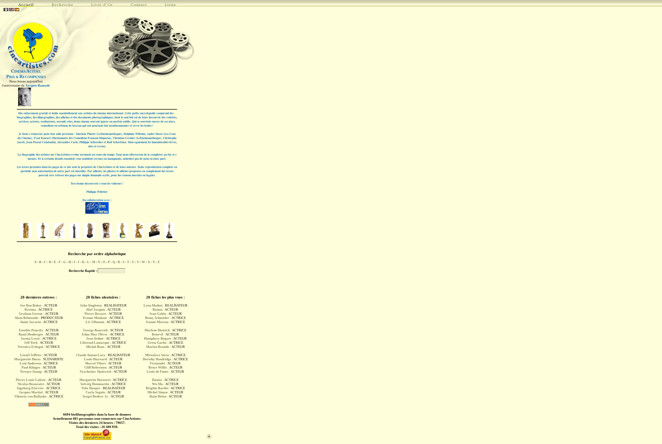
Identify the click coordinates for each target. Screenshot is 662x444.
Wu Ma (157, 384)
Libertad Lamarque (94, 343)
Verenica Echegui (30, 347)
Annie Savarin (30, 322)
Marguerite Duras (27, 359)
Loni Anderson (30, 363)
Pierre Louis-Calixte (31, 380)
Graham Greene (31, 314)
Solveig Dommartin (94, 384)
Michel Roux (95, 347)
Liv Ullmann (95, 322)
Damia (157, 380)
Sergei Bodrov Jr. (95, 396)
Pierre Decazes (95, 314)
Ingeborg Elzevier (30, 388)
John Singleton (91, 305)
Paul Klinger (30, 367)
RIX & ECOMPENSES (26, 77)
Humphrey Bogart (157, 338)
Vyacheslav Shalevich (95, 371)
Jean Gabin (157, 314)
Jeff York (30, 343)
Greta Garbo (157, 343)
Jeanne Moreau (157, 322)
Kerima (30, 309)
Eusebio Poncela (31, 330)
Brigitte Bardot (157, 388)
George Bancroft (95, 330)
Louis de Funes (157, 371)
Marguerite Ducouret (94, 380)
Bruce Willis (157, 367)
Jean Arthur (95, 338)
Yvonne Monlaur (94, 318)
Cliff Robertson (95, 367)
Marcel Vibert (95, 363)
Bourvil (157, 334)
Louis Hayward (95, 359)
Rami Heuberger (31, 334)
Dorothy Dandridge (157, 359)
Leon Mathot (153, 305)
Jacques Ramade (37, 85)
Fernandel (157, 363)
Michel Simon (157, 392)
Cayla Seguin (95, 392)
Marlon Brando (157, 347)
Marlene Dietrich (157, 330)
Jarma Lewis (30, 338)
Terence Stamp (31, 371)
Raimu (157, 309)
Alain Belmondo (26, 318)
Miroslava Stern (157, 355)
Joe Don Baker (31, 305)
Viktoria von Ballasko (30, 396)
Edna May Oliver (95, 334)
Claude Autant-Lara (90, 355)
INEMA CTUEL (26, 71)
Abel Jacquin (95, 309)
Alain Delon (157, 396)
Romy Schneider (157, 318)
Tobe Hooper (90, 388)
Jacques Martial (31, 392)
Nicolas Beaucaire (31, 384)
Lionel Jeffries (30, 355)
